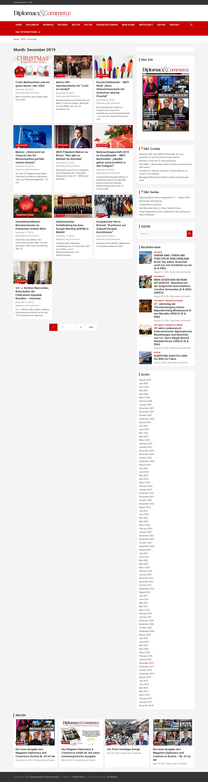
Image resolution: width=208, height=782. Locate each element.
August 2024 (145, 465)
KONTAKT (175, 25)
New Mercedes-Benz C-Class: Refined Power (160, 208)
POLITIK (88, 25)
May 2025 (143, 433)
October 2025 (145, 415)
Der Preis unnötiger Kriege (123, 749)
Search (189, 234)
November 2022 (146, 539)
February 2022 (145, 571)
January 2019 (145, 702)
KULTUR (76, 25)
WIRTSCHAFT (146, 25)
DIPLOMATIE (32, 25)
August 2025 (145, 422)
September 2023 (146, 504)
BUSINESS (48, 25)
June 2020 (144, 642)
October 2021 (145, 585)
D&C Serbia (151, 192)
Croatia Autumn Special (150, 204)
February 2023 (145, 528)
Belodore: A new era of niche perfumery (157, 160)
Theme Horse (78, 777)
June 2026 (144, 387)
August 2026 (145, 380)
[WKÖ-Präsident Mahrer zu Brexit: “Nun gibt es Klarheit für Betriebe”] (73, 136)
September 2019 (146, 673)
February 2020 (145, 656)
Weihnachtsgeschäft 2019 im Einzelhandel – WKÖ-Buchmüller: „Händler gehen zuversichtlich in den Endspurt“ (112, 159)
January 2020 (145, 659)
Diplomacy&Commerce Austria (44, 777)
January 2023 (145, 532)
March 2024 (144, 482)
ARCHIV (161, 25)
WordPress (112, 777)
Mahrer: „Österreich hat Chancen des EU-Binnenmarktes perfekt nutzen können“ (30, 157)
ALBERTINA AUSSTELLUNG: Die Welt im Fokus (171, 357)
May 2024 (143, 475)
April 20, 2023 (113, 753)
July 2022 (143, 553)
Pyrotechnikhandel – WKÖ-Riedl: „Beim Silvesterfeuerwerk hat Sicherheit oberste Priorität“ (113, 89)
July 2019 (143, 680)
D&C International (27, 32)
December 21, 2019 (64, 163)
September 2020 (146, 631)
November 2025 (146, 411)
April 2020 (143, 649)
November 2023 (146, 496)
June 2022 (144, 557)
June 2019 (144, 684)
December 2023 (146, 493)
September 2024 (146, 461)
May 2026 (143, 390)
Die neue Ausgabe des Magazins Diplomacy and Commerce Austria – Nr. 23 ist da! (171, 754)
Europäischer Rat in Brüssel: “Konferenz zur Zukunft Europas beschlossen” (111, 227)
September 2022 (146, 546)
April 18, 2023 (159, 763)
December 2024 (146, 450)
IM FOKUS (63, 25)
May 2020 (143, 645)
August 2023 (145, 507)
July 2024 (143, 468)
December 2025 (146, 408)
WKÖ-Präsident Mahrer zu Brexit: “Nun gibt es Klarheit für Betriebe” (72, 155)
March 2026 (144, 397)
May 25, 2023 (67, 760)
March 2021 (144, 610)
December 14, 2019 (105, 236)
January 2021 (145, 617)
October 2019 (145, 670)
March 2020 (144, 652)
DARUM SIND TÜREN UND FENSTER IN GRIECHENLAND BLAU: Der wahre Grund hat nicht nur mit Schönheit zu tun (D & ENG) (173, 262)
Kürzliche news (151, 247)
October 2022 (145, 542)
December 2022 (146, 535)
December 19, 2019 (105, 170)
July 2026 (143, 383)
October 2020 (145, 627)
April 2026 (143, 394)
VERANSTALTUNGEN (107, 25)
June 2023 (144, 514)
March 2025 (144, 440)
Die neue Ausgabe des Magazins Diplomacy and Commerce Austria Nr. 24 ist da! (35, 753)
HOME (19, 25)
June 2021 (144, 599)
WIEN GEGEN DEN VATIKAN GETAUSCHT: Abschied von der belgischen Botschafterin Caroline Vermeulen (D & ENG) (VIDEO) (172, 286)
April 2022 (143, 564)
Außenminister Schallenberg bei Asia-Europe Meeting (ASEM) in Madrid (72, 227)
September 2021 (146, 588)
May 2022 (143, 560)
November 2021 (146, 581)
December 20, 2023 (24, 760)
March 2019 (144, 695)
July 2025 (143, 426)
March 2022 (144, 567)
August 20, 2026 (161, 296)
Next (91, 327)
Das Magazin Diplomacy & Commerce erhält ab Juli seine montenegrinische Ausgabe (80, 753)
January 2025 (145, 447)
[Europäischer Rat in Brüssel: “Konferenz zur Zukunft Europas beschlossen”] (113, 206)
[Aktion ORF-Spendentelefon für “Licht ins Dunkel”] (73, 66)
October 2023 (145, 500)
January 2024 (145, 489)
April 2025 (143, 436)
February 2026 (145, 401)
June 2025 (144, 429)
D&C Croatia (152, 149)
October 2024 (145, 457)
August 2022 (145, 550)
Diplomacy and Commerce (27, 93)
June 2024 (144, 472)
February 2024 (145, 486)
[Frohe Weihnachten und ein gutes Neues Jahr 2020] (32, 66)
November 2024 (146, 454)
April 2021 (143, 606)
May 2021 (143, 603)
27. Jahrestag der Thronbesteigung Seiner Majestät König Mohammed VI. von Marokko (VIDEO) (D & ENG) (173, 310)
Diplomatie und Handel (180, 272)
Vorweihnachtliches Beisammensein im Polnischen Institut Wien (31, 225)
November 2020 (146, 624)
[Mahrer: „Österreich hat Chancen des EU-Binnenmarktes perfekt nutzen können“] (32, 136)
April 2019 (143, 691)
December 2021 (146, 578)
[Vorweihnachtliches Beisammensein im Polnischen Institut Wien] (32, 206)
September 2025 (146, 419)
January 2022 (145, 574)
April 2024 (143, 479)
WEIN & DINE (128, 25)
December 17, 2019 (24, 232)
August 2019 (145, 677)
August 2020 (145, 634)
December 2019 (146, 663)
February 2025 (145, 443)
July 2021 (143, 596)
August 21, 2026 (161, 272)
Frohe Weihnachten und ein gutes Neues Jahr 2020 (33, 84)
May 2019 (143, 688)
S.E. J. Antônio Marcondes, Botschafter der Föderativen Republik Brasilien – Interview (32, 293)
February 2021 (145, 613)
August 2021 (145, 592)
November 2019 (146, 666)
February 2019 (145, 698)
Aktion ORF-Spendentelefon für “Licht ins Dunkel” (72, 86)
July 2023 (143, 511)
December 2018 (146, 705)
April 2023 (143, 521)
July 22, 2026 (160, 362)
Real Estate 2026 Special (150, 201)
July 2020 (143, 638)
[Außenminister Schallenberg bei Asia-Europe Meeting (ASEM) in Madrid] (73, 206)
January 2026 (145, 404)
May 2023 (143, 518)
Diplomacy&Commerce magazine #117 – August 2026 (164, 197)
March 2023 (144, 525)
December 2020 (146, 620)
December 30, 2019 (24, 89)
